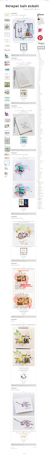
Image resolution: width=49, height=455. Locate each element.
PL (38, 145)
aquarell (39, 95)
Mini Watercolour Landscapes (41, 208)
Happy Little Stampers (40, 132)
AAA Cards (16, 103)
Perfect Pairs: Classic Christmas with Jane (41, 193)
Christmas (39, 110)
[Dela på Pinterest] (22, 149)
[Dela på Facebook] (22, 102)
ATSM (38, 97)
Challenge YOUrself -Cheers (17, 218)
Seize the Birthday (40, 153)
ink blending (39, 133)
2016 (38, 77)
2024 (38, 51)
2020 (38, 55)
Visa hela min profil (39, 25)
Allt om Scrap (39, 94)
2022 (38, 53)
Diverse (39, 116)
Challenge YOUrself (40, 109)
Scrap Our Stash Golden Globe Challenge (19, 154)
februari (39, 74)
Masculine (39, 141)
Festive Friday (39, 185)
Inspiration (23, 103)
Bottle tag (39, 101)
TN (38, 170)
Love (38, 140)
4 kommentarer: (18, 102)
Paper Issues (39, 144)
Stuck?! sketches (39, 162)
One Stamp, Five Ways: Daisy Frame (41, 196)
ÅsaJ (41, 17)
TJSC (38, 169)
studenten (39, 163)
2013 (38, 80)
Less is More (39, 139)
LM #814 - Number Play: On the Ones (41, 200)
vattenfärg (39, 175)
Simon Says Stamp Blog (40, 195)
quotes (38, 148)
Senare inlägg (12, 447)
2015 (38, 78)
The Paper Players (40, 202)
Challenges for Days (40, 187)
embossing (39, 121)
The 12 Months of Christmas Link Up (41, 182)
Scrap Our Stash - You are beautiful (18, 15)
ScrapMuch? (39, 152)
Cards (18, 103)
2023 (38, 52)
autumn (39, 98)
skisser (38, 157)
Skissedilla (39, 156)
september (40, 69)
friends (38, 124)
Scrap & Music (39, 149)
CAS (19, 103)
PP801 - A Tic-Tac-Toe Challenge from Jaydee (40, 203)
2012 (38, 81)
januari (39, 75)
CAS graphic (39, 105)
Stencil (38, 159)
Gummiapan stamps (40, 130)
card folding (39, 103)
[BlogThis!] (20, 149)
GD (38, 126)
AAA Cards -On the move (16, 107)
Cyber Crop (39, 112)
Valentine (39, 174)
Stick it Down (39, 160)
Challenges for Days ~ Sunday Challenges (41, 188)
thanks (38, 167)
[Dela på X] (21, 102)
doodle (38, 117)
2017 (38, 76)
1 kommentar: (18, 149)
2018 (13, 55)
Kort (38, 136)
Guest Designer (39, 128)
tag (38, 165)
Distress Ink (39, 114)
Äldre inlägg (35, 447)
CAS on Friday (39, 106)
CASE (38, 107)
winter (38, 178)
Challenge (21, 103)
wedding (39, 176)
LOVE (12, 321)
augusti (39, 70)
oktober (39, 68)
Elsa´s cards (39, 120)
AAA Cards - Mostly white (16, 59)
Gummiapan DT (39, 129)
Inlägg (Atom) (16, 448)
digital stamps (39, 113)
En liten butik (39, 122)
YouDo (38, 179)
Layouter (15, 55)
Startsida (24, 447)
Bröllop (39, 102)
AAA (14, 103)
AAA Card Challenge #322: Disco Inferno (40, 205)
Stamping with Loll (40, 207)
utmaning (25, 103)
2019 (38, 56)
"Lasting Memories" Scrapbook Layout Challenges (40, 199)
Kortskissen (39, 137)
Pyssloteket (39, 147)
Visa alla (43, 209)
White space (27, 103)
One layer (39, 143)
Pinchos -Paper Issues (15, 265)
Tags (38, 166)
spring (38, 158)
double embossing (39, 118)
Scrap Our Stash (17, 55)
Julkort (38, 135)
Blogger (25, 453)
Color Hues (39, 111)
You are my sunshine (15, 389)
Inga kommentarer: (18, 213)
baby (38, 99)
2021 (38, 54)
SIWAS (39, 155)
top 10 (38, 171)
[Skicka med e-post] (20, 102)
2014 (38, 79)
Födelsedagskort (39, 125)
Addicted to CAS (39, 93)
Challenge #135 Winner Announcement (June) (40, 183)
